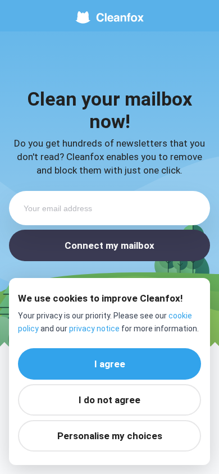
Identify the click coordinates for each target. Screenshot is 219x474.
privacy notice (94, 328)
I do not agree (109, 399)
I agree (109, 364)
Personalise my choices (109, 435)
